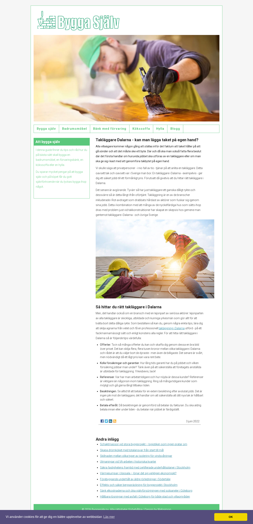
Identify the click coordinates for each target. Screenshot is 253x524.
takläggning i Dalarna (172, 328)
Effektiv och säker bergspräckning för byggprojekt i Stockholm (138, 484)
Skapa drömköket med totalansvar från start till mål (132, 450)
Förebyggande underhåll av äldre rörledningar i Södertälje (135, 479)
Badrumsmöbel (74, 129)
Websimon (164, 509)
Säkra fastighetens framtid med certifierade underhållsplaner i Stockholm (145, 467)
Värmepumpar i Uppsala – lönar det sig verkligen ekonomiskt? (138, 473)
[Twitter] (106, 421)
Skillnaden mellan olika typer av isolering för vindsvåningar (136, 455)
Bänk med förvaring (109, 129)
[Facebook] (102, 421)
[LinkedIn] (110, 421)
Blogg (175, 129)
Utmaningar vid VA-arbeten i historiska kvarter (128, 461)
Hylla (160, 129)
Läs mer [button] (109, 516)
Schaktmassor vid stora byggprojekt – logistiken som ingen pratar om (143, 444)
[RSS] (114, 421)
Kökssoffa (141, 129)
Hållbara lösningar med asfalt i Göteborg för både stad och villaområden (145, 496)
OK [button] (231, 516)
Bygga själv (46, 129)
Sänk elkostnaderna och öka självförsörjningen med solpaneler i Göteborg (146, 490)
